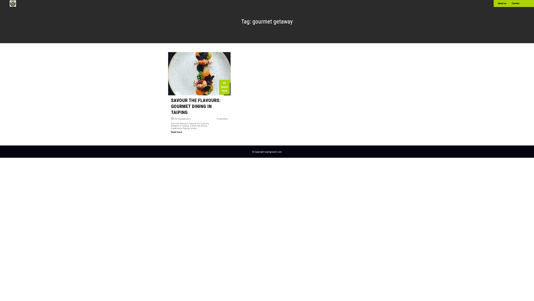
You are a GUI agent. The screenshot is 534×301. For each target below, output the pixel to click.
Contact (515, 3)
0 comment (222, 118)
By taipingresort (183, 118)
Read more (176, 131)
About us (502, 3)
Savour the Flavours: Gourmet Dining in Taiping (196, 106)
